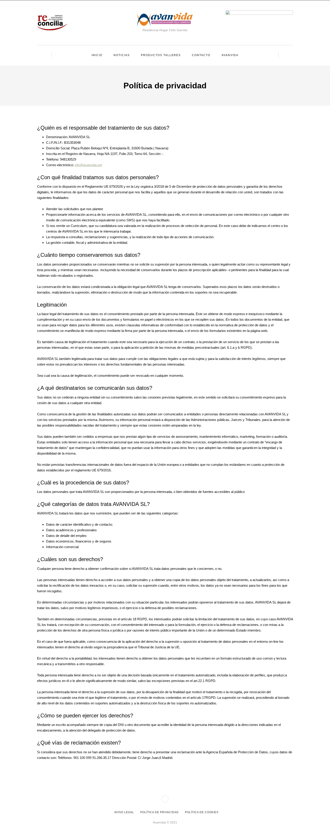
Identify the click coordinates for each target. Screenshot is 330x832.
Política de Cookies (201, 812)
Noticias (122, 55)
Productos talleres (161, 55)
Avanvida (230, 55)
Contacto (201, 55)
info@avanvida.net (88, 165)
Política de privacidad (159, 812)
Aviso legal (124, 812)
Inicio (97, 55)
